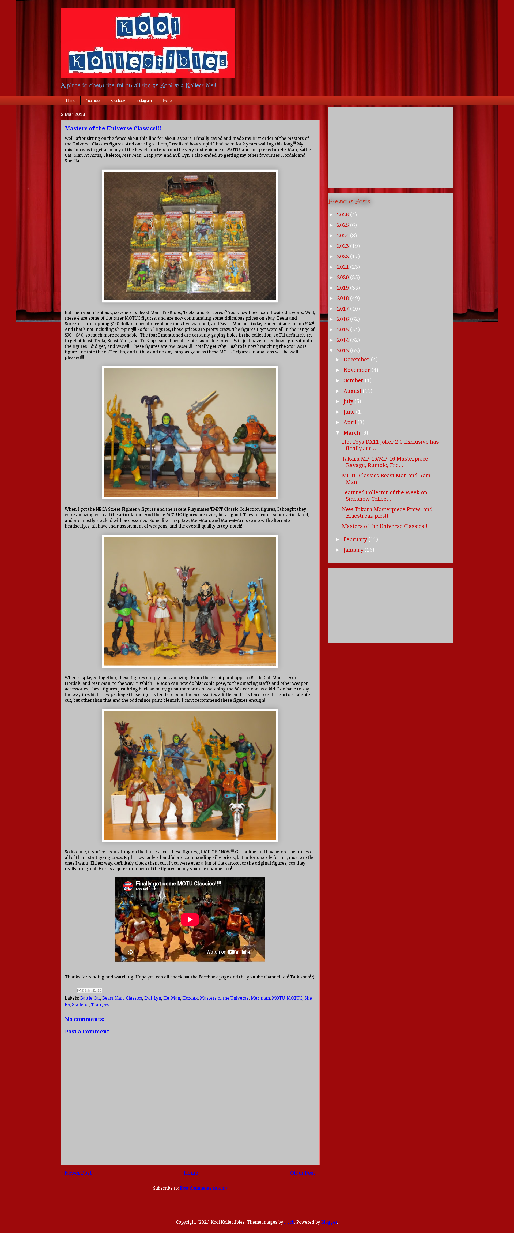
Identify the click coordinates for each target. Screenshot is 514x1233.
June (349, 412)
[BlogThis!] (84, 990)
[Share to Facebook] (94, 990)
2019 (343, 288)
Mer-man (260, 998)
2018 (343, 298)
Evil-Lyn (152, 998)
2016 (343, 319)
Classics (134, 998)
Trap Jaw (100, 1004)
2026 (343, 214)
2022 (343, 256)
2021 (343, 267)
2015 (343, 329)
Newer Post (78, 1173)
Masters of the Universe (224, 998)
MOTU (278, 998)
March (352, 432)
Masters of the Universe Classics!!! (385, 526)
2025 (343, 225)
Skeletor (80, 1004)
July (348, 401)
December (357, 359)
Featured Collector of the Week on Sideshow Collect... (384, 495)
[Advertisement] (390, 146)
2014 (343, 340)
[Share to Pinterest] (99, 990)
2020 (343, 277)
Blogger (329, 1222)
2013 (343, 350)
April (350, 422)
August (353, 391)
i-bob (289, 1222)
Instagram (144, 101)
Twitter (167, 101)
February (355, 539)
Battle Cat (90, 998)
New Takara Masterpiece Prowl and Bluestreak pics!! (387, 512)
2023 (343, 246)
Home (70, 101)
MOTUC (294, 998)
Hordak (190, 998)
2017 (343, 308)
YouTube (93, 101)
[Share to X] (89, 990)
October (354, 380)
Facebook (118, 101)
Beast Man (113, 998)
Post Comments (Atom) (203, 1188)
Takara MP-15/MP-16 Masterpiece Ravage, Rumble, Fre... (385, 461)
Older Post (302, 1173)
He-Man (171, 998)
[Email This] (79, 990)
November (357, 370)
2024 (343, 235)
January (354, 550)
